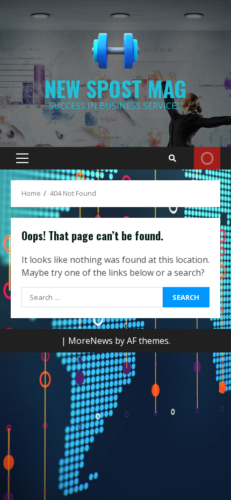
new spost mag (115, 88)
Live (207, 158)
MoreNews (90, 341)
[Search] (172, 158)
